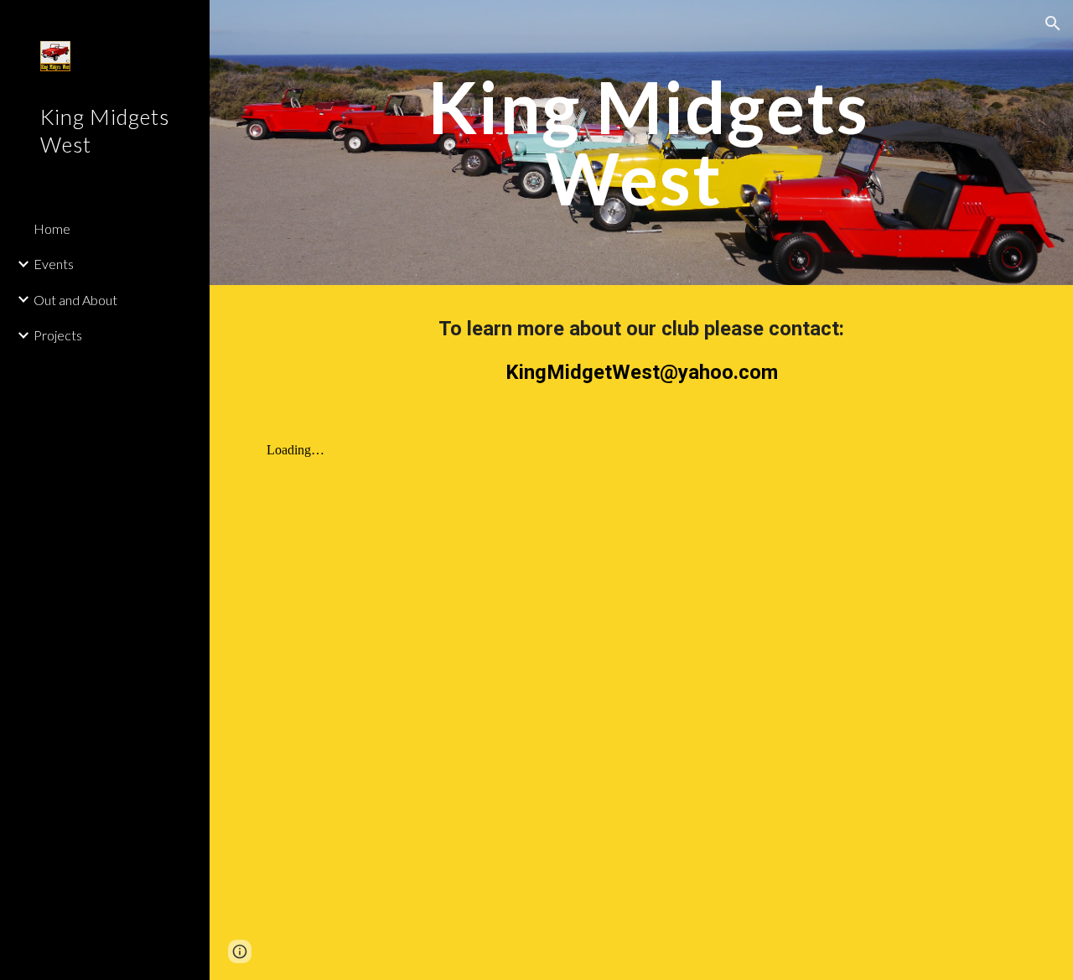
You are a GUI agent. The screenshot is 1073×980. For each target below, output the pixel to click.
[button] (1053, 23)
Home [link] (52, 228)
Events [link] (54, 264)
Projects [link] (58, 335)
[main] (641, 143)
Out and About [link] (75, 300)
